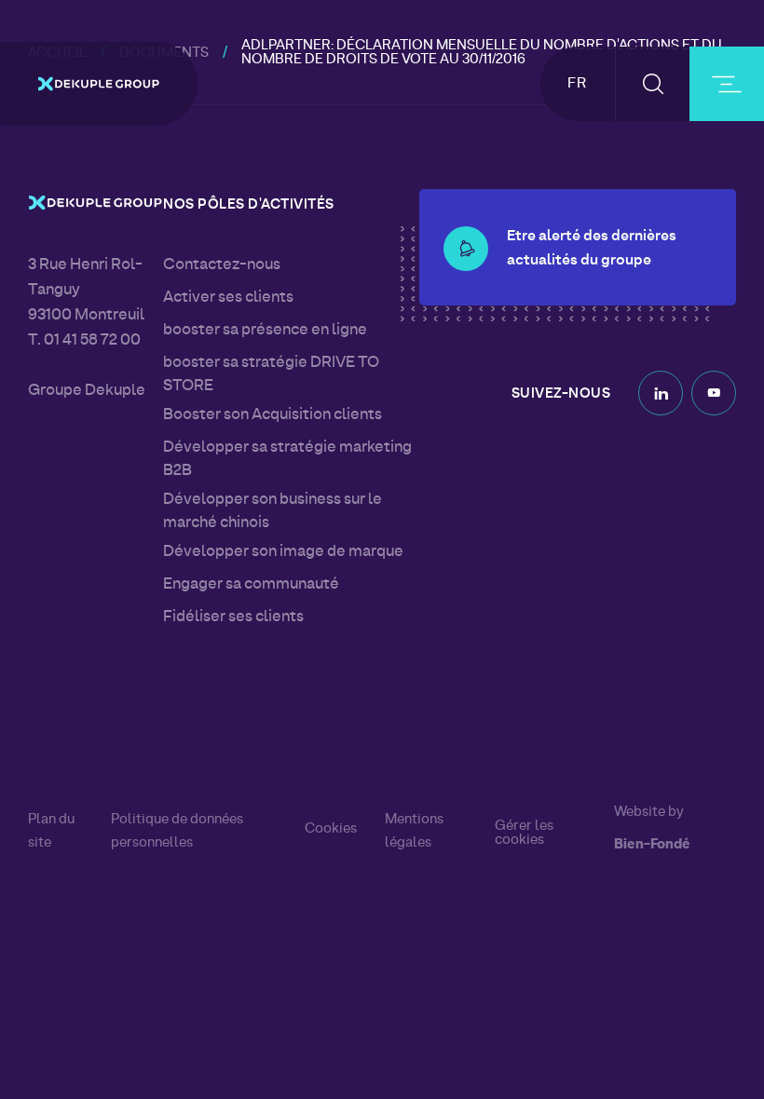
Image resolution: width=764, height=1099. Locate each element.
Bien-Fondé (652, 845)
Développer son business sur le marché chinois (272, 512)
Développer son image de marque (283, 552)
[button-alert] (465, 248)
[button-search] (652, 84)
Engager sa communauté (251, 585)
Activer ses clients (228, 298)
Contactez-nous (221, 265)
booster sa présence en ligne (265, 330)
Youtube (713, 393)
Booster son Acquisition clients (272, 415)
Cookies (331, 829)
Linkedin (660, 393)
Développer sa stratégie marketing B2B (287, 459)
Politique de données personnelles (177, 831)
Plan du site (51, 831)
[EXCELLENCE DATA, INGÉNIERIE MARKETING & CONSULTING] (98, 84)
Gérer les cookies (524, 834)
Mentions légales (414, 831)
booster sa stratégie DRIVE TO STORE (271, 375)
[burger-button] (726, 84)
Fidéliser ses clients (233, 617)
